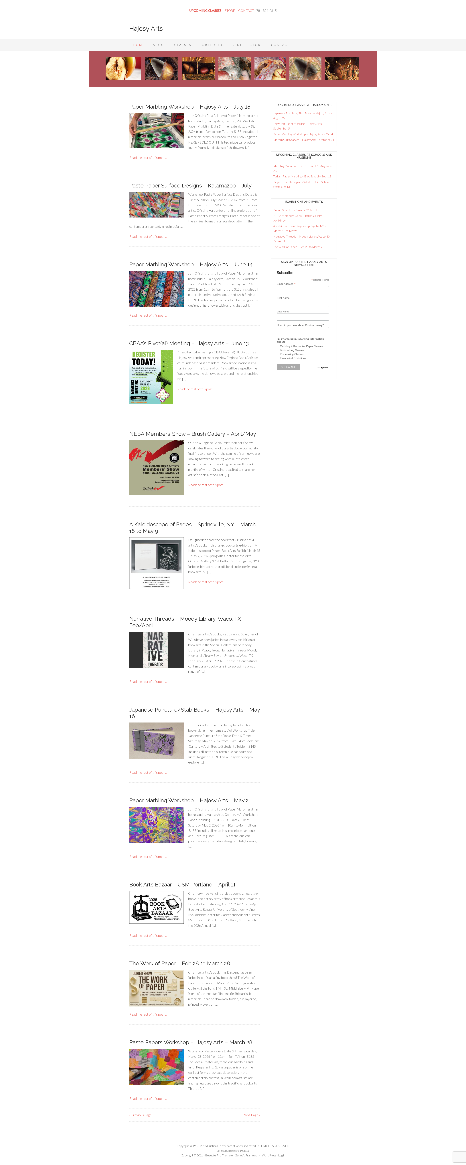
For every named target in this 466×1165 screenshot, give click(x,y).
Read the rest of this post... (148, 158)
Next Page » (252, 1115)
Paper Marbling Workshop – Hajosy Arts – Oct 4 (303, 134)
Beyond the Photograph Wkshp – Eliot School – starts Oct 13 (302, 184)
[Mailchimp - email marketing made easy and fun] (322, 368)
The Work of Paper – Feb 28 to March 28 (179, 963)
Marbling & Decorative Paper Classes (301, 346)
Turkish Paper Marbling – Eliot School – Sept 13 (302, 176)
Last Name (283, 311)
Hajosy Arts (146, 28)
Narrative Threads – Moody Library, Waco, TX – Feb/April (302, 239)
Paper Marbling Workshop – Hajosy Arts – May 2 (189, 800)
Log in (281, 1155)
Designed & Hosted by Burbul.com (233, 1150)
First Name (283, 297)
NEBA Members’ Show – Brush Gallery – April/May (192, 434)
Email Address (286, 284)
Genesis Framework (247, 1155)
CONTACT (246, 11)
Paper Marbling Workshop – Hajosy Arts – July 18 (190, 106)
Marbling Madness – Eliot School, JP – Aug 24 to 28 (302, 168)
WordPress (269, 1155)
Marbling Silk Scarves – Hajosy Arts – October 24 (303, 139)
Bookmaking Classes (292, 350)
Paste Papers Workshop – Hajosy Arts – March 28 (190, 1042)
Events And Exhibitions (293, 358)
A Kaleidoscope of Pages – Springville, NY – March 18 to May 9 (299, 228)
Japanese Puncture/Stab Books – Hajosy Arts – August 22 (302, 115)
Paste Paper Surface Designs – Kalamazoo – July (190, 185)
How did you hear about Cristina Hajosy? (300, 325)
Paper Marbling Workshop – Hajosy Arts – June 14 (191, 264)
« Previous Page (140, 1115)
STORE (230, 11)
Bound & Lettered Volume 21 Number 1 (298, 210)
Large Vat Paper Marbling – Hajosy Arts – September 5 (298, 126)
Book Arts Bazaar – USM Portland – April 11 (182, 884)
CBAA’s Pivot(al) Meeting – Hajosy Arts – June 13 (189, 343)
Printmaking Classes (291, 354)
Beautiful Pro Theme (218, 1155)
